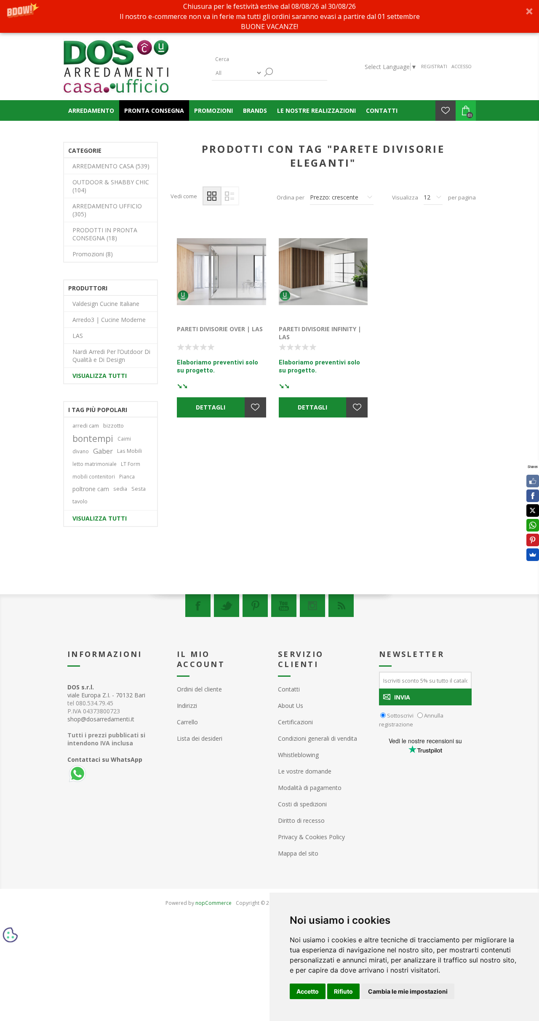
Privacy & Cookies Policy (311, 837)
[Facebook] (198, 605)
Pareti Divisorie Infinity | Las (320, 333)
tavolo (80, 501)
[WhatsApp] (532, 525)
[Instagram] (312, 605)
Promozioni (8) (92, 254)
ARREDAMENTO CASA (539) (110, 166)
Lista (229, 195)
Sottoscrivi (400, 715)
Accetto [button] (307, 991)
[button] (269, 16)
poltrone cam (90, 489)
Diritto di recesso (301, 820)
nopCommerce (213, 903)
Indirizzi (187, 706)
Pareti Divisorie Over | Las (220, 329)
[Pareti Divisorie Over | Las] (221, 271)
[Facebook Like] (532, 481)
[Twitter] (226, 605)
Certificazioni (295, 722)
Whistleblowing (298, 755)
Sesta (138, 488)
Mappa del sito (298, 853)
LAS (77, 336)
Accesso (461, 66)
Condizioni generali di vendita (317, 738)
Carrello (187, 722)
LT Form (130, 463)
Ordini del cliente (199, 689)
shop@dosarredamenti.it (100, 719)
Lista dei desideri (199, 738)
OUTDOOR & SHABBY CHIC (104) (110, 186)
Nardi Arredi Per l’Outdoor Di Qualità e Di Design (111, 356)
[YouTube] (283, 605)
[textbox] (252, 59)
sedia (120, 488)
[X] (532, 510)
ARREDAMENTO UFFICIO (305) (107, 210)
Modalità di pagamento (310, 788)
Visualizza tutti (99, 376)
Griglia (212, 195)
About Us (290, 706)
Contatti (289, 689)
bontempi (92, 438)
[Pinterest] (255, 605)
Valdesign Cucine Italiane (105, 304)
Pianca (127, 476)
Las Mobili (129, 451)
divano (80, 451)
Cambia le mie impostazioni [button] (408, 991)
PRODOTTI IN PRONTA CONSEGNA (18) (104, 234)
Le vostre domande (304, 771)
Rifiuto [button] (343, 991)
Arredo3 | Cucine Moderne (109, 320)
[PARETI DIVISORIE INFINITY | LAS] (323, 271)
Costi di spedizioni (302, 804)
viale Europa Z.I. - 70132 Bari (106, 691)
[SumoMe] (532, 554)
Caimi (124, 438)
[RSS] (341, 605)
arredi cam (85, 425)
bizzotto (113, 425)
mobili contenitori (93, 476)
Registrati (434, 66)
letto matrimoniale (94, 463)
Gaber (103, 451)
